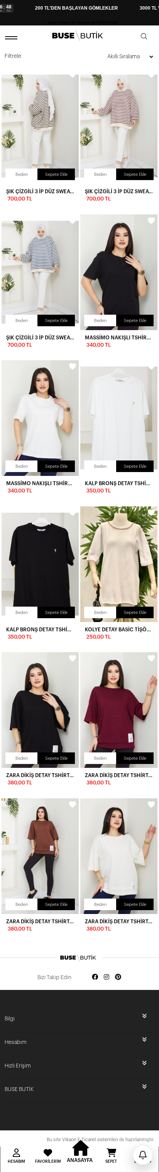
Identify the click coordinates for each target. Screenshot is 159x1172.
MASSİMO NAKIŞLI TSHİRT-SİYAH (119, 337)
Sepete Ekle (56, 174)
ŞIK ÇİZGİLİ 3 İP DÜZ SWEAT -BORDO (119, 191)
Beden (21, 174)
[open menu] (12, 38)
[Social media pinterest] (118, 977)
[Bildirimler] (143, 1155)
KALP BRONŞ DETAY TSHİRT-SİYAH (40, 629)
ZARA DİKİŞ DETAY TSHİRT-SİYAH (40, 775)
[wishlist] (72, 74)
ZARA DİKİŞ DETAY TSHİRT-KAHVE (40, 921)
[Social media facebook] (95, 977)
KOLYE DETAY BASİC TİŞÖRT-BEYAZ (119, 629)
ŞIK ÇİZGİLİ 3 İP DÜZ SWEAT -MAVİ (40, 337)
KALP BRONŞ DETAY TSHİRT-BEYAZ (119, 483)
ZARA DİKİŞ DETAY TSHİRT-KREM (119, 921)
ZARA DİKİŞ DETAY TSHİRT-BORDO (119, 775)
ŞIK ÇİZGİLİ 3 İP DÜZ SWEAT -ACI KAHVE (40, 191)
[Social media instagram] (106, 977)
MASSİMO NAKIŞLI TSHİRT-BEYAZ (40, 483)
